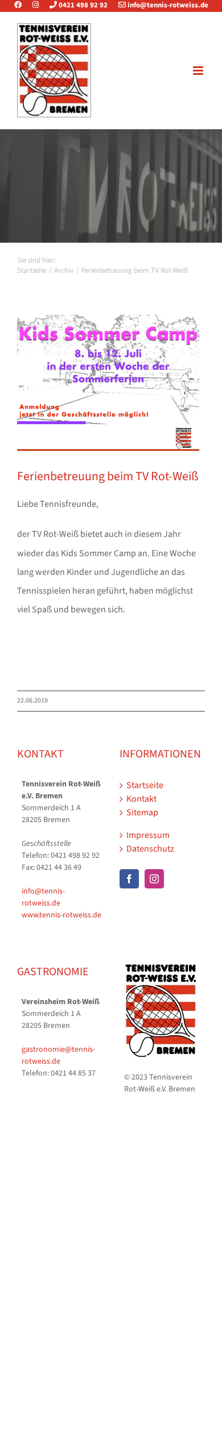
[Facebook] (22, 5)
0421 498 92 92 (82, 5)
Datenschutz (150, 849)
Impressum (148, 835)
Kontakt (141, 799)
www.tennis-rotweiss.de (61, 915)
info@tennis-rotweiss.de (167, 5)
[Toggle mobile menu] (199, 71)
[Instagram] (35, 5)
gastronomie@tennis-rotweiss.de (58, 1055)
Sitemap (142, 812)
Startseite (144, 785)
